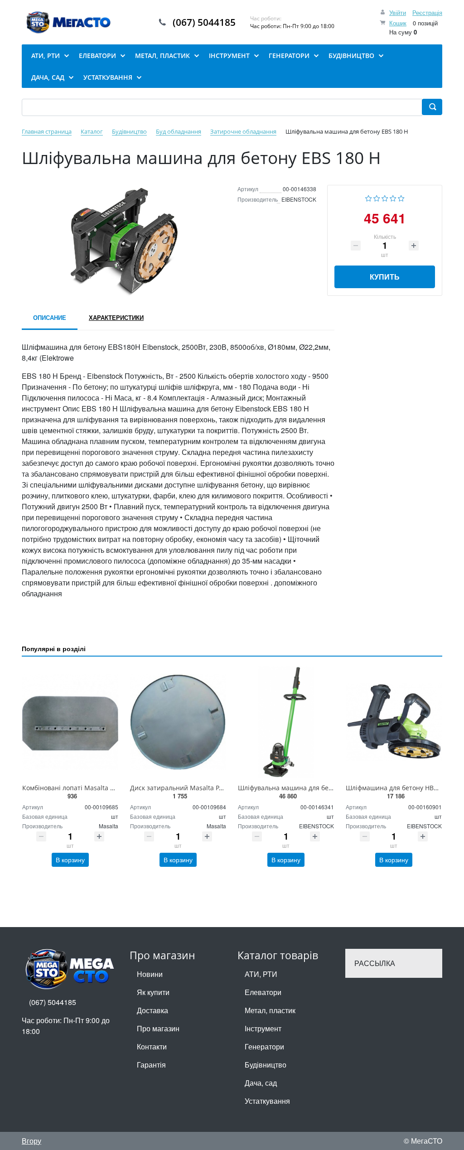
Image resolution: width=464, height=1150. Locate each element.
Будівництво (265, 1064)
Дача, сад (261, 1083)
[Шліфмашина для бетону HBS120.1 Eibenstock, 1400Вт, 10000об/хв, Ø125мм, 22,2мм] (394, 722)
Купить (385, 276)
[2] (376, 197)
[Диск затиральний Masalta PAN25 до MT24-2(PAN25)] (178, 722)
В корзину (70, 859)
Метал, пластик (270, 1010)
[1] (368, 197)
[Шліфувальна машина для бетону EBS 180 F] (286, 722)
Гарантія (151, 1064)
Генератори (264, 1046)
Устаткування (267, 1101)
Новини (150, 974)
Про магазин (158, 1028)
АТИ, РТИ (261, 974)
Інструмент (263, 1028)
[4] (393, 197)
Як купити (153, 992)
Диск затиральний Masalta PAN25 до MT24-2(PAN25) (211, 787)
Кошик (397, 23)
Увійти (397, 12)
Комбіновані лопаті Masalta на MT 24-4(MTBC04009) (103, 787)
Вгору (31, 1141)
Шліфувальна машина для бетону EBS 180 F (305, 787)
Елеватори (263, 992)
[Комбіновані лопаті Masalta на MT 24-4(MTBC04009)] (70, 722)
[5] (401, 197)
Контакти (152, 1046)
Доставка (152, 1010)
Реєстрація (427, 12)
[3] (385, 197)
